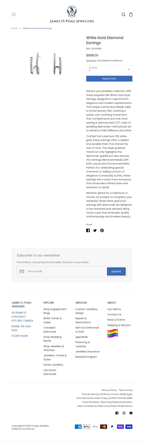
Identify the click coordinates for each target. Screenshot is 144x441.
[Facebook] (116, 413)
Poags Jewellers (40, 425)
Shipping (91, 60)
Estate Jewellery (53, 364)
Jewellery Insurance (88, 351)
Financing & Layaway (83, 344)
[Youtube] (131, 413)
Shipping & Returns (118, 325)
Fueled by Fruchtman (23, 428)
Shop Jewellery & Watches (54, 348)
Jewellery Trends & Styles (55, 357)
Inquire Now (109, 78)
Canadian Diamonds (50, 329)
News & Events (116, 319)
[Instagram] (123, 413)
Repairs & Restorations (83, 320)
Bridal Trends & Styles (53, 320)
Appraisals (82, 337)
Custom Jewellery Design (86, 311)
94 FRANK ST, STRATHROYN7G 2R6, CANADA (22, 316)
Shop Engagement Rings (55, 311)
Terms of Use (125, 390)
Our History (114, 309)
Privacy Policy (109, 390)
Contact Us (114, 314)
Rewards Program (86, 357)
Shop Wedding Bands (52, 339)
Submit (116, 271)
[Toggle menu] (14, 14)
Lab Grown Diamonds (50, 372)
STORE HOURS (20, 336)
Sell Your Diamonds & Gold (87, 329)
